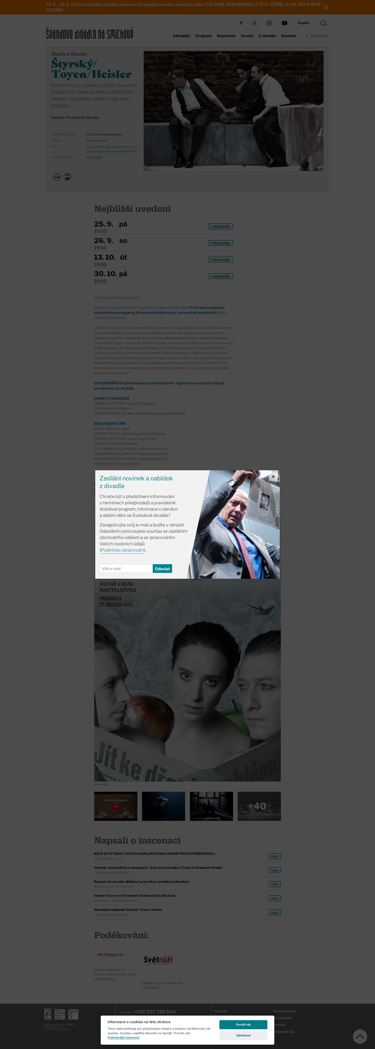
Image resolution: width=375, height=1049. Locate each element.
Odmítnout (243, 1035)
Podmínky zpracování (122, 550)
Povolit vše (243, 1024)
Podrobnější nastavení (123, 1037)
